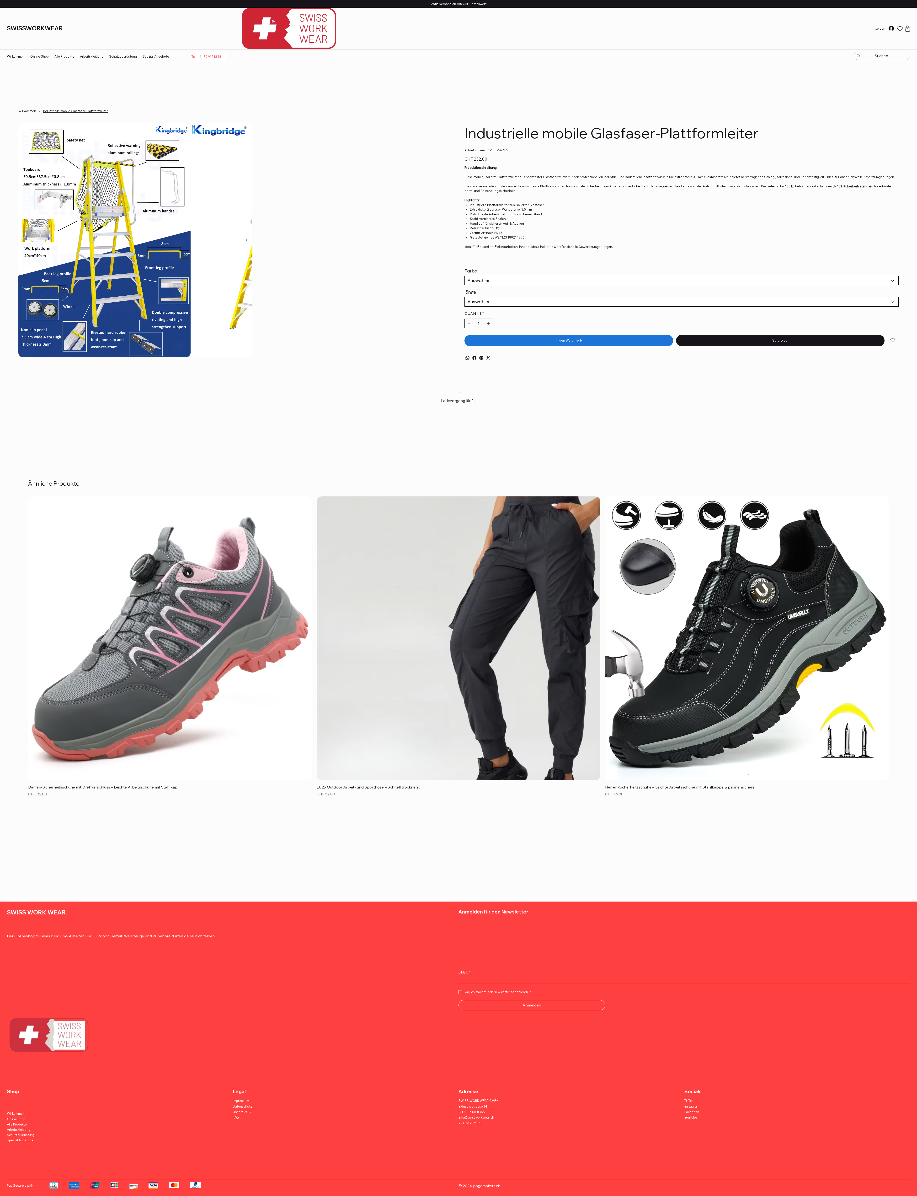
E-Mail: (464, 1166)
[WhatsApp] (467, 358)
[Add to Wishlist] (893, 340)
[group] (458, 841)
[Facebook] (474, 358)
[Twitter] (488, 358)
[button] (907, 29)
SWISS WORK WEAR (36, 1106)
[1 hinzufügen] (488, 323)
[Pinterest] (481, 358)
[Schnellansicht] (170, 832)
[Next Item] (447, 340)
